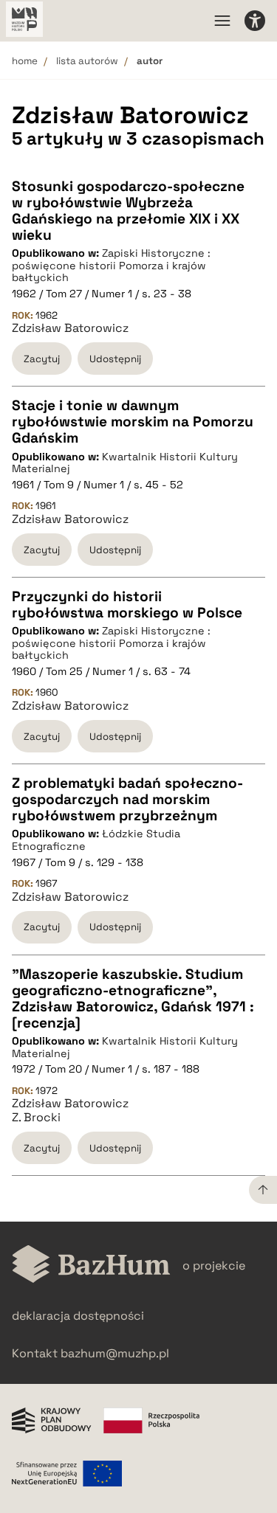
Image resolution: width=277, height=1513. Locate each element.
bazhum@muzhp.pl (115, 1353)
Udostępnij (115, 359)
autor (150, 61)
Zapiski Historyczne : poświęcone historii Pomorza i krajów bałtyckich (111, 265)
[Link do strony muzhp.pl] (24, 20)
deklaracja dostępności (78, 1315)
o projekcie (213, 1265)
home (25, 61)
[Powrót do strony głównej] (91, 1265)
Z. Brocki (36, 1117)
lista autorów (87, 61)
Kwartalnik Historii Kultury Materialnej (125, 463)
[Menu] (222, 20)
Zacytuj (42, 359)
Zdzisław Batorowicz (70, 328)
